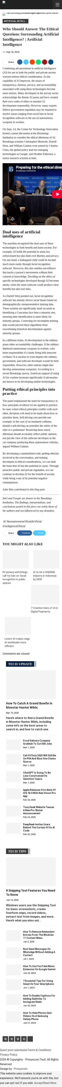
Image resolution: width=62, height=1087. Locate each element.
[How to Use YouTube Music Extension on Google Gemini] (13, 970)
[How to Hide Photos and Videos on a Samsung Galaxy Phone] (13, 1016)
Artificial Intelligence (16, 21)
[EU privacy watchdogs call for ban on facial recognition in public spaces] (16, 559)
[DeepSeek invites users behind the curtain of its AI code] (13, 828)
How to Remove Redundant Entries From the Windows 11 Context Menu (38, 934)
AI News (8, 521)
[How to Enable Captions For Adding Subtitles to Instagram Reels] (13, 999)
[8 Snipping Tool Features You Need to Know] (31, 871)
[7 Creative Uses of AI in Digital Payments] (45, 595)
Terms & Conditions (39, 1050)
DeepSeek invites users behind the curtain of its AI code (39, 827)
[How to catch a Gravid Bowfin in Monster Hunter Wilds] (31, 684)
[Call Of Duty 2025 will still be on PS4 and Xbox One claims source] (13, 759)
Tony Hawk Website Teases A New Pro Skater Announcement (38, 810)
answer (17, 521)
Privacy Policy (8, 1054)
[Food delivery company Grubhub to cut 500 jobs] (13, 744)
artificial (27, 521)
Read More (49, 1083)
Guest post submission (14, 1050)
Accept (38, 1083)
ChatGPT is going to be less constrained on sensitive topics (37, 775)
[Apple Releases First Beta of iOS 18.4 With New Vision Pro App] (13, 793)
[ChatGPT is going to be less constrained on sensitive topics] (13, 776)
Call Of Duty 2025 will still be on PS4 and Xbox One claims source (39, 758)
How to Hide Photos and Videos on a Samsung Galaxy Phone (37, 1016)
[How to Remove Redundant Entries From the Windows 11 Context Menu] (13, 935)
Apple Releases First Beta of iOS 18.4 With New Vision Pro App (39, 793)
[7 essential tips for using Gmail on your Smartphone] (13, 984)
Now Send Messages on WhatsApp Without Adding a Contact (39, 952)
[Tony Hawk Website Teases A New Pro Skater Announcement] (13, 811)
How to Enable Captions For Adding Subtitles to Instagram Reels (39, 998)
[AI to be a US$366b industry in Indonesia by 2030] (46, 559)
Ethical (21, 526)
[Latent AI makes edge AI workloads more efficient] (18, 626)
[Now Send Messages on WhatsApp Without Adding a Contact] (13, 952)
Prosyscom (21, 1068)
